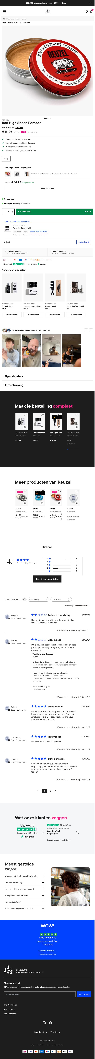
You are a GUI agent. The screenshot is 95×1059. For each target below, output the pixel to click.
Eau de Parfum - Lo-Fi (75, 306)
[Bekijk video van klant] (11, 350)
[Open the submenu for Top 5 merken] (88, 1012)
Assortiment (9, 1007)
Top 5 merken (10, 1012)
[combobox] (45, 19)
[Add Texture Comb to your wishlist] (59, 415)
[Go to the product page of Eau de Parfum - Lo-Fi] (76, 287)
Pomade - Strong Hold (22, 228)
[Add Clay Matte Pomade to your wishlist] (77, 491)
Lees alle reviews (45, 949)
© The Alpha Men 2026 (46, 1039)
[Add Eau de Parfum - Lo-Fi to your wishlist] (77, 415)
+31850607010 (21, 968)
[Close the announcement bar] (88, 2)
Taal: (52, 1030)
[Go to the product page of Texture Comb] (55, 287)
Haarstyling (17, 23)
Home (4, 23)
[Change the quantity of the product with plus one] (12, 211)
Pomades (27, 23)
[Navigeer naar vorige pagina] (38, 790)
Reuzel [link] (5, 120)
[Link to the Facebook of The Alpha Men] (49, 1021)
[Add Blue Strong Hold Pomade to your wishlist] (42, 491)
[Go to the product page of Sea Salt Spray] (12, 287)
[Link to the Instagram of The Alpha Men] (43, 1021)
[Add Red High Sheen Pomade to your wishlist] (59, 491)
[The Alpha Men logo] (46, 11)
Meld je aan (82, 992)
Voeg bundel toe (47, 189)
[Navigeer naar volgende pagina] (56, 790)
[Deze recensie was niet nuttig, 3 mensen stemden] (87, 779)
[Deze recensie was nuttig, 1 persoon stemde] (83, 727)
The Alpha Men (10, 1003)
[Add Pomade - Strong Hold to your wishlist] (42, 415)
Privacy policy (57, 1043)
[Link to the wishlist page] (84, 11)
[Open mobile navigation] (4, 11)
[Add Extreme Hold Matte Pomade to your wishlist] (25, 491)
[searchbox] (13, 599)
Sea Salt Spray (7, 306)
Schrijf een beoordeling (47, 579)
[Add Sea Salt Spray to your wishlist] (25, 415)
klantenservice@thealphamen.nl (29, 971)
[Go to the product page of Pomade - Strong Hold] (33, 287)
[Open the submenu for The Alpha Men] (88, 1003)
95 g (6, 159)
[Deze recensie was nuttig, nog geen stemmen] (83, 630)
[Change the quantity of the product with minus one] (4, 211)
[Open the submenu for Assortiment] (88, 1007)
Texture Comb (50, 306)
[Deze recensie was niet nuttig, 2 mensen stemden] (87, 727)
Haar (10, 23)
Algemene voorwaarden (39, 1043)
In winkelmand (84, 242)
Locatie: (37, 1030)
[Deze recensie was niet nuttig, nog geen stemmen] (87, 630)
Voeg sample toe (74, 449)
